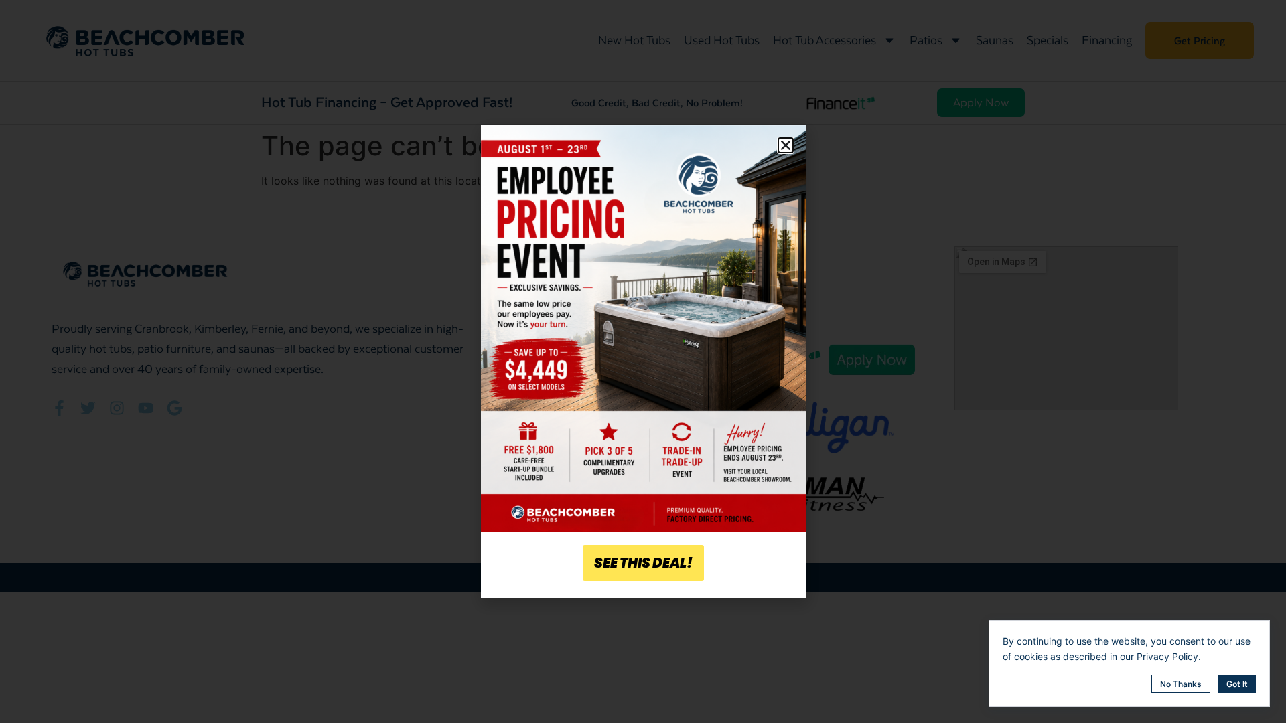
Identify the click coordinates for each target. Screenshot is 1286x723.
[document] (643, 361)
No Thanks (1181, 684)
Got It (1237, 684)
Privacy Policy (1167, 656)
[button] (785, 145)
